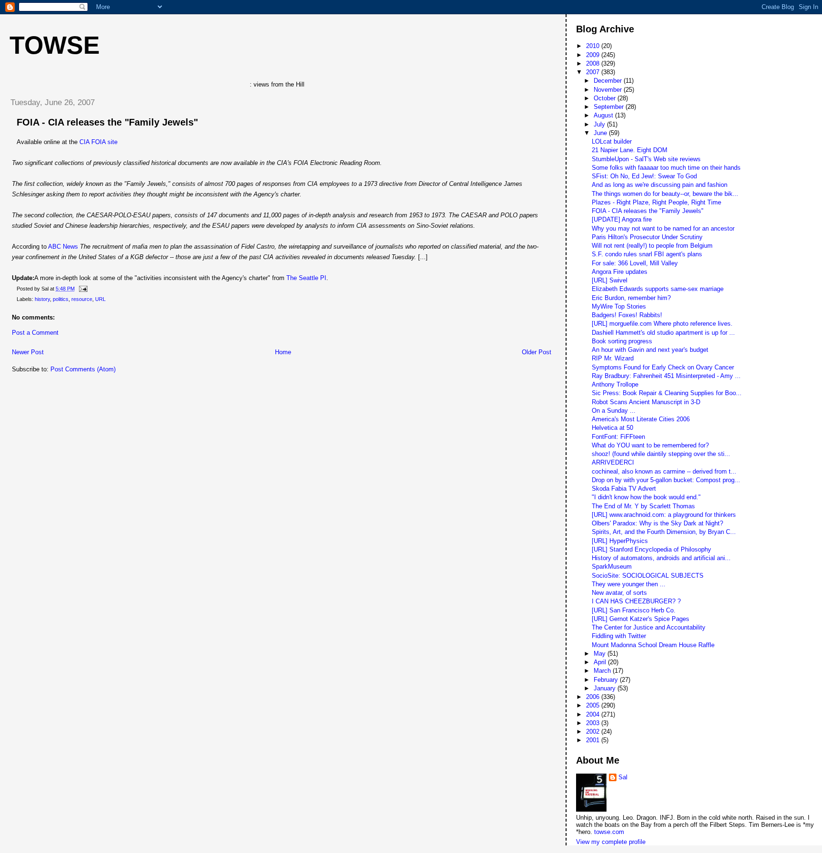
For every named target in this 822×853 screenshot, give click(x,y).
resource (81, 299)
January (605, 688)
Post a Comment (35, 332)
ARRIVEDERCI (613, 462)
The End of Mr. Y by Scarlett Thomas (643, 506)
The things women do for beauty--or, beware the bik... (665, 193)
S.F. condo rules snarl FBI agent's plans (647, 254)
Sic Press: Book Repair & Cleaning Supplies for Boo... (667, 393)
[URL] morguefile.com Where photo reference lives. (662, 323)
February (607, 679)
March (603, 670)
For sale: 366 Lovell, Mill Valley (635, 263)
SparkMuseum (612, 566)
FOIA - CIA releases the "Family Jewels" (107, 122)
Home (283, 352)
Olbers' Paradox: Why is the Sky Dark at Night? (657, 523)
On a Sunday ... (614, 410)
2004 (593, 714)
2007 (593, 72)
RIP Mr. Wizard (613, 358)
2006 (593, 696)
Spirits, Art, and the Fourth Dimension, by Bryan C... (664, 531)
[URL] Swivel (609, 280)
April (601, 662)
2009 (593, 54)
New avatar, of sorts (619, 592)
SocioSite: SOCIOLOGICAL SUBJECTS (648, 575)
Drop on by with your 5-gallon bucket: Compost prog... (666, 480)
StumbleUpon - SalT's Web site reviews (646, 159)
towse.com (609, 831)
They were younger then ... (628, 584)
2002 (593, 731)
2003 (593, 723)
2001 (593, 740)
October (605, 98)
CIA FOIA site (98, 141)
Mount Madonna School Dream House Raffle (653, 645)
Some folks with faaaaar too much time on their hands (666, 167)
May (600, 653)
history (42, 299)
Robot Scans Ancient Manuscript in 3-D (646, 402)
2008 (593, 63)
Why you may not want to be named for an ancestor (663, 228)
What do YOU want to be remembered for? (650, 445)
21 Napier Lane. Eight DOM (629, 150)
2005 (593, 705)
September (610, 106)
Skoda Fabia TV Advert (624, 488)
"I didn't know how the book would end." (646, 497)
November (609, 89)
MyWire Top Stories (619, 306)
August (604, 115)
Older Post (536, 352)
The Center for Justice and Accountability (648, 627)
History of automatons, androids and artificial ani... (661, 558)
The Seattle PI (306, 277)
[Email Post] (82, 288)
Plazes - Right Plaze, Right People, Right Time (656, 202)
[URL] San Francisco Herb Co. (633, 610)
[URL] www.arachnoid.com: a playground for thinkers (664, 514)
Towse (55, 45)
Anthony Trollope (615, 384)
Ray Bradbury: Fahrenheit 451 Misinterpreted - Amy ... (666, 375)
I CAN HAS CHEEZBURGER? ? (636, 601)
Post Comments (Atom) (83, 369)
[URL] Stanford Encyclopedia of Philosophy (651, 549)
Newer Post (28, 352)
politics (60, 299)
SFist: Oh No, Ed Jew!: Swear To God (644, 176)
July (600, 124)
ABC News (63, 246)
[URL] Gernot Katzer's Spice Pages (640, 618)
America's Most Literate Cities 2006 (641, 419)
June (601, 132)
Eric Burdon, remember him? (631, 297)
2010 (593, 45)
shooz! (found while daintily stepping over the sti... (661, 453)
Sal (622, 777)
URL (100, 299)
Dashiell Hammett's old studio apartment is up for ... (663, 332)
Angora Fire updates (619, 271)
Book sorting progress (622, 341)
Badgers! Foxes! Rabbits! (627, 315)
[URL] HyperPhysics (620, 540)
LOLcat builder (612, 141)
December (609, 80)
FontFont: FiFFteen (618, 436)
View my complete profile (611, 841)
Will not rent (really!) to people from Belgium (652, 245)
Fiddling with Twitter (619, 636)
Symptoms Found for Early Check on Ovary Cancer (663, 367)
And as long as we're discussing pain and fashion (659, 184)
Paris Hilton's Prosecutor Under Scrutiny (647, 237)
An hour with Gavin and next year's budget (650, 349)
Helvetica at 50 (612, 427)
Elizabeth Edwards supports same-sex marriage (658, 288)
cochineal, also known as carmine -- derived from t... (664, 471)
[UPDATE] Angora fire (622, 219)
